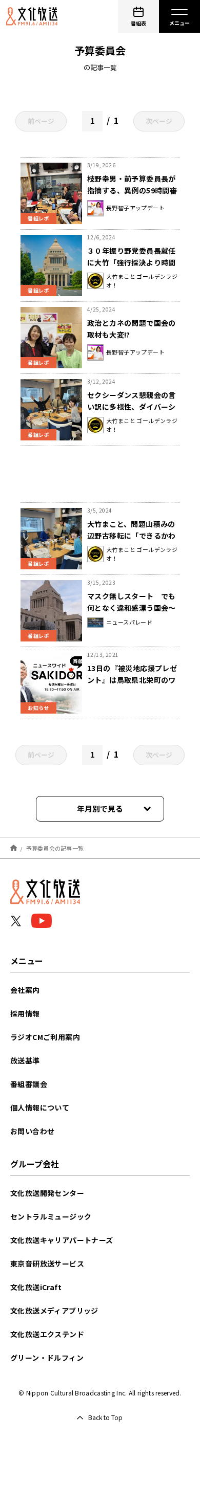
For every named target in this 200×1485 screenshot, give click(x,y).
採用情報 (25, 1013)
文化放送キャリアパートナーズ (61, 1240)
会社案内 (25, 990)
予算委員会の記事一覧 (55, 848)
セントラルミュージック (50, 1216)
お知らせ (38, 708)
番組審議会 (28, 1084)
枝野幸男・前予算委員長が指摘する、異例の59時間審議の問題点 (132, 190)
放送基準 (25, 1060)
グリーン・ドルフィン (47, 1358)
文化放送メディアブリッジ (54, 1310)
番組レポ (38, 218)
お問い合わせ (32, 1131)
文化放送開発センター (47, 1193)
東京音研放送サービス (47, 1263)
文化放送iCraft (36, 1287)
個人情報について (39, 1107)
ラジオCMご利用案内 (45, 1037)
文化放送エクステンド (47, 1334)
